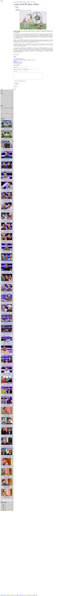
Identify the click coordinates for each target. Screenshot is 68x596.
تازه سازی (15, 86)
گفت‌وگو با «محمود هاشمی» (7, 487)
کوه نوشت (21, 595)
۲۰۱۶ (4, 509)
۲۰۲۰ (4, 505)
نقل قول (14, 60)
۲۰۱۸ (4, 507)
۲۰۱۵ (4, 510)
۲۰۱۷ (4, 508)
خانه (34, 1)
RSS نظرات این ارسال (17, 62)
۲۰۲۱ (4, 504)
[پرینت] (17, 6)
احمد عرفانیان (2, 595)
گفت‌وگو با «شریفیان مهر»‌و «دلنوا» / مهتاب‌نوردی (7, 313)
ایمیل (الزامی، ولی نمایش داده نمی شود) (20, 69)
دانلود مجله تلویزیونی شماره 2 (6, 486)
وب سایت (15, 71)
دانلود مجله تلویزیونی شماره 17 (6, 312)
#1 (14, 58)
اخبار (31, 1)
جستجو (1, 499)
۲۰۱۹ (4, 506)
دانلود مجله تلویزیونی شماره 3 (6, 476)
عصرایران (15, 54)
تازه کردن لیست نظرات (17, 61)
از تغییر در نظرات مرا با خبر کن (20, 80)
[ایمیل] (17, 7)
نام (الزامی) (15, 67)
